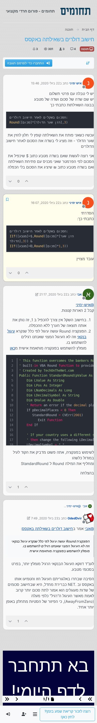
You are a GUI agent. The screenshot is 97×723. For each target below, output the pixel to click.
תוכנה (85, 49)
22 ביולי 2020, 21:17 (53, 294)
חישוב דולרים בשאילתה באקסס (47, 528)
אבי (79, 294)
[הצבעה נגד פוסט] (10, 181)
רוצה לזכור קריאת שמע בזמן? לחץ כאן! (67, 714)
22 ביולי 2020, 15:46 (45, 83)
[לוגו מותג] (75, 11)
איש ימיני (75, 83)
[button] (35, 714)
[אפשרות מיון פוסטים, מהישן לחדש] (88, 63)
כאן (12, 348)
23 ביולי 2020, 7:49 (44, 518)
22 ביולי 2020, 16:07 (45, 203)
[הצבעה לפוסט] (27, 181)
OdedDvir (75, 518)
